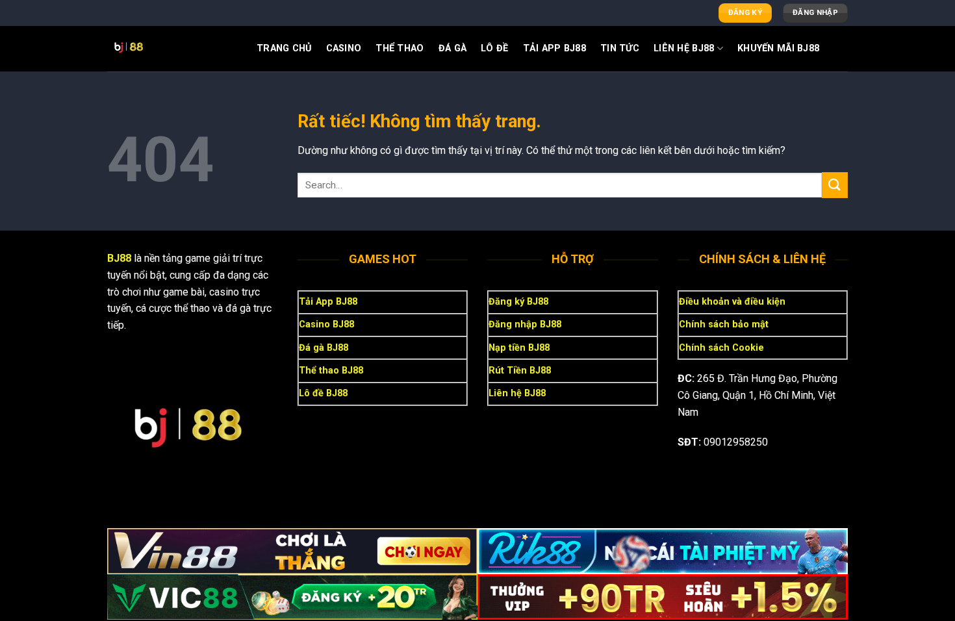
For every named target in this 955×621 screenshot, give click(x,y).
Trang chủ (284, 48)
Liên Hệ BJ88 (684, 48)
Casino (344, 48)
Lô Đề (494, 48)
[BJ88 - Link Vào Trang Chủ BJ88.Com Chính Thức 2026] (172, 48)
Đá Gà (452, 48)
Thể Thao (400, 48)
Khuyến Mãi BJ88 (778, 48)
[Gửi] (835, 184)
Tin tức (619, 48)
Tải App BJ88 (554, 48)
